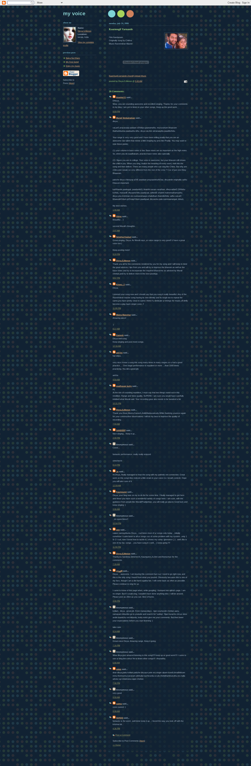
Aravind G (121, 97)
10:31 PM (117, 403)
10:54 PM (117, 523)
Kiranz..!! (120, 284)
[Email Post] (185, 82)
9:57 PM (116, 278)
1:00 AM (116, 210)
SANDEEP (121, 430)
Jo (117, 471)
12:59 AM (117, 485)
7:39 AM (116, 564)
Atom (142, 741)
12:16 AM (117, 346)
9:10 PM (116, 254)
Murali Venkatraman (125, 118)
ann (118, 530)
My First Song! (72, 62)
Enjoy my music (73, 66)
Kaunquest (121, 492)
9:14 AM (116, 631)
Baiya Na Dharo (73, 58)
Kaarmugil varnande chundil (121, 76)
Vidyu (119, 216)
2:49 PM (116, 438)
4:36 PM (116, 728)
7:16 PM (116, 645)
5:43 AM (138, 81)
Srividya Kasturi (123, 237)
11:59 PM (117, 547)
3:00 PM (116, 601)
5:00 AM (116, 663)
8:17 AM (116, 329)
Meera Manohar (123, 315)
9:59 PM (116, 111)
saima (119, 704)
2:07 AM (116, 230)
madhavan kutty (124, 386)
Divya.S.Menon (123, 261)
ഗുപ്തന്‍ (119, 571)
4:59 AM (116, 380)
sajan (118, 669)
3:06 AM (116, 509)
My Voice (74, 13)
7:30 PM (116, 683)
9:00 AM (116, 697)
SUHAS (119, 718)
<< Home (117, 745)
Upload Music (140, 76)
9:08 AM (116, 711)
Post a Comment (122, 735)
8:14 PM (116, 465)
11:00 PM (117, 308)
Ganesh (120, 335)
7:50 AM (116, 424)
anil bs (119, 353)
